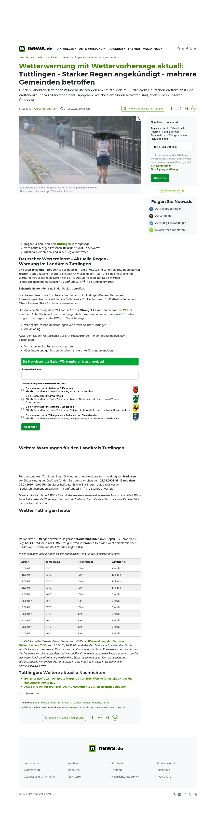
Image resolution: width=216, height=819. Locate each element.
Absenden (30, 427)
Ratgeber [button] (115, 48)
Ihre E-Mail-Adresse (32, 369)
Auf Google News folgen (170, 223)
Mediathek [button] (152, 48)
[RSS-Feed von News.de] (195, 48)
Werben (73, 763)
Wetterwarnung (101, 702)
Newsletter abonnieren (170, 230)
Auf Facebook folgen (168, 209)
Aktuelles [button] (66, 48)
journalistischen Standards (74, 707)
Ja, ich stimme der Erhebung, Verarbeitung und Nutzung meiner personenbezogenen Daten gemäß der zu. (171, 162)
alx (20, 693)
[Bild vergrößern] (138, 118)
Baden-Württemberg (45, 702)
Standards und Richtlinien (40, 776)
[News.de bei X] (191, 48)
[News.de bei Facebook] (187, 48)
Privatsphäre (163, 776)
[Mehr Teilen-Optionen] (194, 108)
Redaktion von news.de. (112, 707)
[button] (143, 108)
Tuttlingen (64, 702)
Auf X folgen (163, 216)
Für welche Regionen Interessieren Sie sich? (44, 383)
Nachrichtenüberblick (125, 776)
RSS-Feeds (117, 763)
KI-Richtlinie (162, 770)
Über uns (74, 770)
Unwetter (76, 702)
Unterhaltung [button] (91, 48)
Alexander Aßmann (46, 108)
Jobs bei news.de (165, 763)
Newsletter (75, 776)
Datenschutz (32, 770)
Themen (134, 48)
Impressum (31, 763)
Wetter (86, 702)
